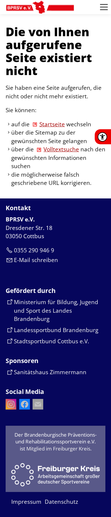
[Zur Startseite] (40, 7)
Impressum (26, 502)
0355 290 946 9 (34, 250)
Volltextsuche (61, 149)
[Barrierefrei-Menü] (102, 137)
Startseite (52, 124)
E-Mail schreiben (36, 260)
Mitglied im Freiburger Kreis (58, 448)
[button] (104, 7)
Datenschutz (61, 502)
